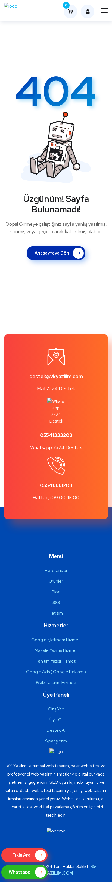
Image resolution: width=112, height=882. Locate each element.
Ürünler (56, 581)
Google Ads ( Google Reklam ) (56, 672)
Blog (56, 592)
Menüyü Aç (104, 10)
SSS (56, 602)
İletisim (56, 613)
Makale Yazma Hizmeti (56, 650)
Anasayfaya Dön (52, 253)
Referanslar (56, 570)
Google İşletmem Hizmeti (56, 640)
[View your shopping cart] (86, 11)
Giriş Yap (56, 709)
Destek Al (56, 730)
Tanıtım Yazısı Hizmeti (56, 661)
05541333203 (56, 435)
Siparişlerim (56, 741)
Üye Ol (56, 719)
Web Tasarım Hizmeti (56, 682)
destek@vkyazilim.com (56, 376)
